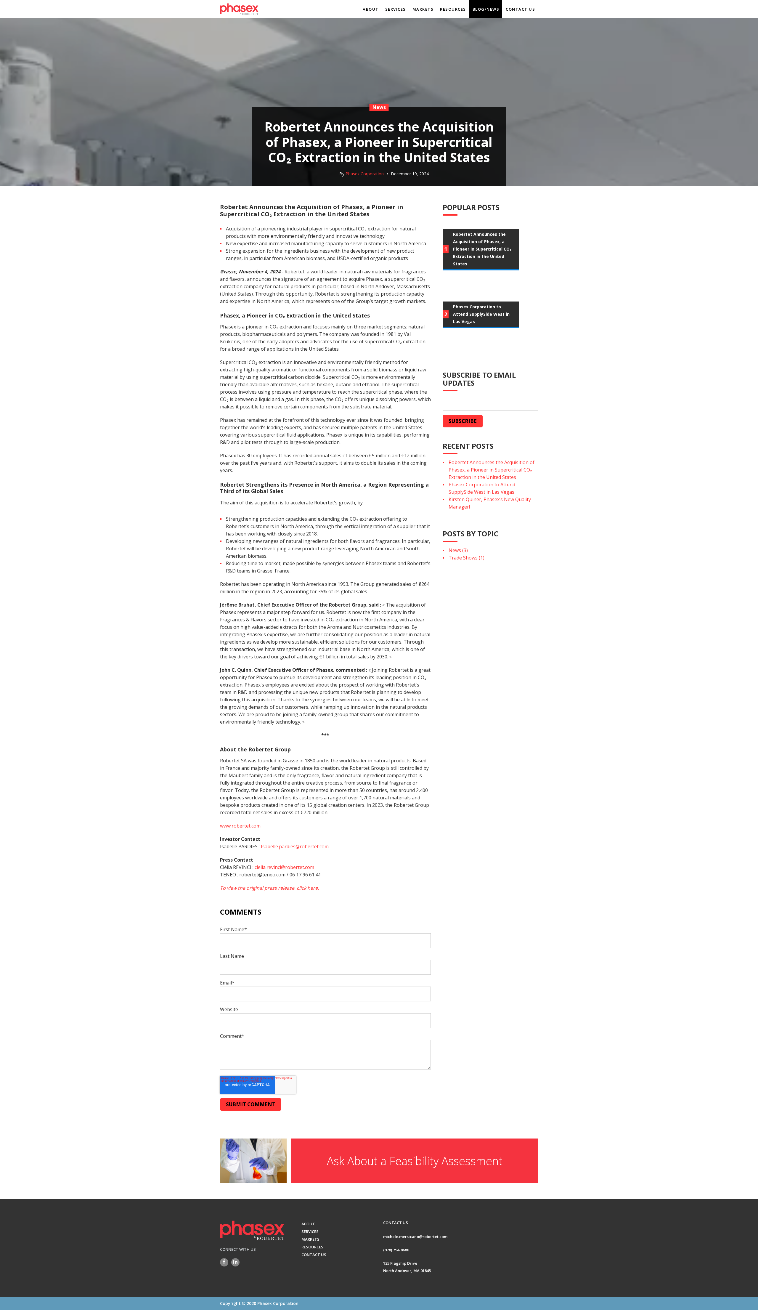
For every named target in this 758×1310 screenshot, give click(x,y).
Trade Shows (466, 557)
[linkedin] (235, 1262)
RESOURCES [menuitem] (453, 9)
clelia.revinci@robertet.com (284, 867)
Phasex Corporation (365, 174)
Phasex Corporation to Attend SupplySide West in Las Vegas (482, 488)
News (458, 550)
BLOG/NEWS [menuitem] (486, 9)
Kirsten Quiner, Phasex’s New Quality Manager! (490, 503)
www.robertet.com (240, 825)
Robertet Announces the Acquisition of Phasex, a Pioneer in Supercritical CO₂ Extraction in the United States (491, 469)
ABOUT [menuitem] (371, 9)
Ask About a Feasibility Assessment (414, 1160)
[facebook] (224, 1262)
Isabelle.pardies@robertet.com (295, 846)
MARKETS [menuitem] (423, 9)
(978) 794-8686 (396, 1250)
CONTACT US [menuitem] (520, 9)
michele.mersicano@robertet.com (415, 1236)
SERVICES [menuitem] (395, 9)
